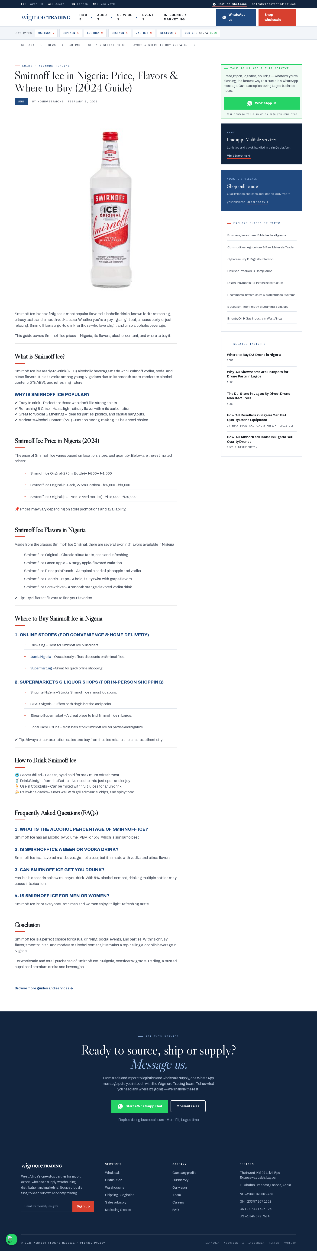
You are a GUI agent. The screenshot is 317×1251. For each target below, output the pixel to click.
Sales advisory (115, 1202)
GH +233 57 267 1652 (255, 1201)
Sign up (83, 1206)
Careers (178, 1202)
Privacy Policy (92, 1242)
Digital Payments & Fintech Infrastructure (255, 283)
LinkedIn (212, 1242)
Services (124, 17)
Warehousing (114, 1187)
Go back (27, 45)
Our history (180, 1180)
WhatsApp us (237, 17)
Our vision (179, 1187)
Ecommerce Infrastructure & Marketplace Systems (261, 295)
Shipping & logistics (119, 1195)
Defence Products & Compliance (249, 271)
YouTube (289, 1242)
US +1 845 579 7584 (255, 1216)
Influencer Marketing (175, 17)
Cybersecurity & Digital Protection (250, 259)
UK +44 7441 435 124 (256, 1209)
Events (148, 17)
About (102, 17)
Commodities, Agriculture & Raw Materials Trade (260, 247)
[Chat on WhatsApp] (11, 1239)
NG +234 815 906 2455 (256, 1194)
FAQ (175, 1210)
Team (176, 1195)
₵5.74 (201, 33)
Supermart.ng (41, 668)
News (52, 45)
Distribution (113, 1180)
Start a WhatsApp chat (144, 1106)
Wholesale (112, 1173)
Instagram (256, 1242)
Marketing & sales (118, 1210)
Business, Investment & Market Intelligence (256, 235)
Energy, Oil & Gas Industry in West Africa (254, 318)
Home (83, 17)
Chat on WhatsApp (232, 4)
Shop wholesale (273, 17)
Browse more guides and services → (44, 988)
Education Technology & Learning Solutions (257, 306)
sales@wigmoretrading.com (274, 4)
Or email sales (188, 1106)
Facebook (231, 1242)
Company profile (184, 1173)
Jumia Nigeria (40, 657)
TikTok (273, 1242)
